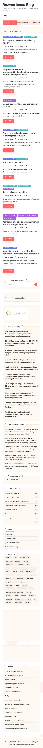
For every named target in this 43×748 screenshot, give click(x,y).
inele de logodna (11, 708)
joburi (26, 575)
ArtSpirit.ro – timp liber (13, 696)
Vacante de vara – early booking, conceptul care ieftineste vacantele (21, 252)
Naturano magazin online (14, 675)
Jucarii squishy (10, 679)
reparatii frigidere (11, 716)
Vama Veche (18, 602)
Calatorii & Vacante (10, 247)
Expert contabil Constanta (14, 720)
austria (8, 557)
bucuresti (9, 561)
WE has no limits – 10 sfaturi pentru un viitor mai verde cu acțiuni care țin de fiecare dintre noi (21, 466)
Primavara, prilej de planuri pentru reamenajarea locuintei (19, 134)
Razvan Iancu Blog (18, 5)
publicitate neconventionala (14, 592)
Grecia (15, 571)
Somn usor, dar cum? (13, 162)
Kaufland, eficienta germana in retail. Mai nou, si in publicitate (21, 223)
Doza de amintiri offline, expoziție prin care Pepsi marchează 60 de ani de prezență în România (20, 405)
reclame (8, 595)
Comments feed (13, 543)
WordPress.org (12, 547)
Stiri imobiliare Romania (13, 692)
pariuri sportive (21, 589)
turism (29, 599)
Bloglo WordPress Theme (25, 744)
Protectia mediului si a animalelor (16, 501)
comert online (10, 564)
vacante (8, 602)
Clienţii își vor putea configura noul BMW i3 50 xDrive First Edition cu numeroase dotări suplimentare (21, 343)
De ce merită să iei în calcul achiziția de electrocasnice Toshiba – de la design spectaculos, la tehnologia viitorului (21, 432)
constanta (20, 564)
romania (23, 595)
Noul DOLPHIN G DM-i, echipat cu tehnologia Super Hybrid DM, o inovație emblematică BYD (21, 368)
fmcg (7, 571)
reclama (28, 592)
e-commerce (24, 568)
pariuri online (10, 589)
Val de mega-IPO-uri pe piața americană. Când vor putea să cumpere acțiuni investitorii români (21, 386)
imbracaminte (30, 571)
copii (28, 564)
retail (16, 595)
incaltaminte (10, 575)
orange (24, 585)
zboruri (27, 602)
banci (15, 557)
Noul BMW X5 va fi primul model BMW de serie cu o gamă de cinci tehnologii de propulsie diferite (21, 352)
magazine (30, 578)
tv (35, 599)
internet (19, 575)
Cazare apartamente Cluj (14, 671)
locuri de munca (19, 578)
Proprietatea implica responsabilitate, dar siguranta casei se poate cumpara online (21, 72)
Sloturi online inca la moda (14, 725)
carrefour (26, 561)
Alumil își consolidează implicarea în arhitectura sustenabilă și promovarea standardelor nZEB (18, 414)
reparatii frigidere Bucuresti (14, 684)
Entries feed (11, 539)
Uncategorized (10, 518)
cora (7, 568)
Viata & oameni (22, 129)
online (17, 585)
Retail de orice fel (30, 36)
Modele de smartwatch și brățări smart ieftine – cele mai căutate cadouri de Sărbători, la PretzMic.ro (20, 457)
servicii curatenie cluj (12, 700)
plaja (30, 589)
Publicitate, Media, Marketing (13, 36)
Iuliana (7, 455)
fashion (33, 568)
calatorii (17, 561)
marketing (9, 585)
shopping (9, 599)
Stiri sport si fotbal (12, 688)
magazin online (23, 582)
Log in (9, 534)
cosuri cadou (19, 298)
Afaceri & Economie (10, 185)
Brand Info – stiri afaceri (13, 712)
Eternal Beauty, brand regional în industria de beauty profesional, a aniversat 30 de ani (21, 361)
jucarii (33, 575)
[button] (35, 284)
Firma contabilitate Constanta (16, 729)
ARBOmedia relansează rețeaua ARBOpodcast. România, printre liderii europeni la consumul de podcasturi (18, 334)
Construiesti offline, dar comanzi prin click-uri (21, 105)
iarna (21, 571)
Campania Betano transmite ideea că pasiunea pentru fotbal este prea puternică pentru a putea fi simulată (20, 376)
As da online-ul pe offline (15, 192)
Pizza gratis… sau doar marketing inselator (19, 41)
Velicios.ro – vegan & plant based (17, 704)
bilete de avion (24, 557)
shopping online (19, 599)
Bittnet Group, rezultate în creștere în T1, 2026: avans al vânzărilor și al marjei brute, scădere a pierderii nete (20, 395)
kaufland (8, 578)
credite (14, 568)
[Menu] (5, 15)
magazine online (11, 582)
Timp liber (8, 514)
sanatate (31, 595)
